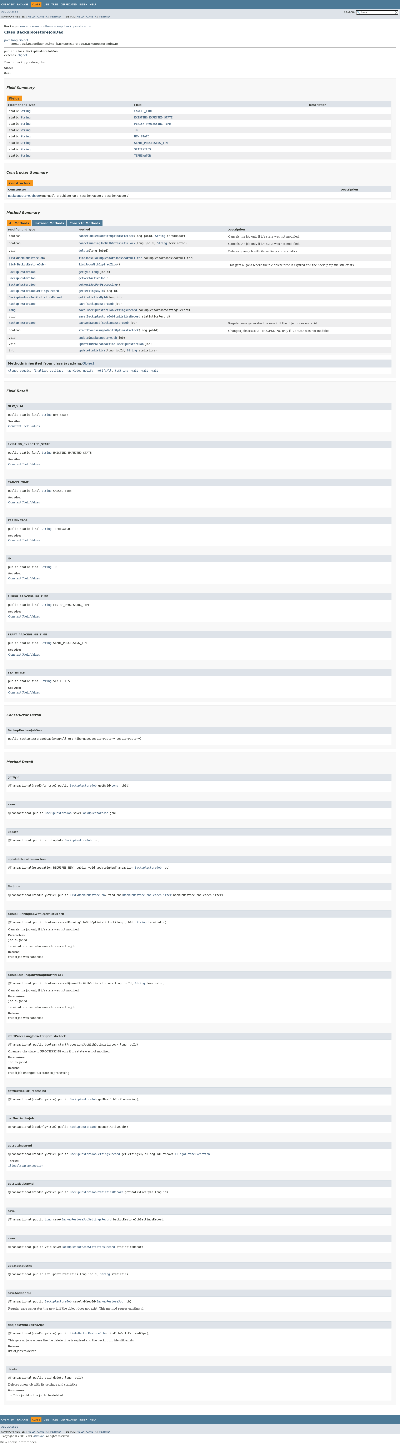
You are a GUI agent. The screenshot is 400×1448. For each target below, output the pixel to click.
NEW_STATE (141, 136)
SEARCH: (349, 12)
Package (23, 4)
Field (31, 16)
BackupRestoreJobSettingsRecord (34, 291)
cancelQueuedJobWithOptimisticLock (106, 236)
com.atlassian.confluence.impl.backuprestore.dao (55, 26)
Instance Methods (49, 223)
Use (46, 4)
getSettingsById (91, 291)
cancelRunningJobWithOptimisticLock (107, 243)
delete (84, 250)
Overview (8, 4)
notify (88, 370)
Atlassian (38, 1436)
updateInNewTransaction (97, 344)
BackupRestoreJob (30, 258)
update (84, 337)
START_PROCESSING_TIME (151, 142)
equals (25, 370)
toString (121, 370)
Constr (42, 16)
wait (134, 370)
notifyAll (103, 370)
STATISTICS (142, 149)
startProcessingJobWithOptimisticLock (109, 330)
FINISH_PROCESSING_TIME (152, 123)
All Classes (9, 11)
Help (93, 4)
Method (55, 16)
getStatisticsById (93, 297)
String (25, 111)
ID (136, 130)
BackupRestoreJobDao (24, 195)
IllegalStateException (192, 1154)
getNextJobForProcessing (98, 284)
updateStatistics (92, 350)
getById (84, 272)
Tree (54, 4)
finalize (39, 370)
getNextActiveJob (92, 278)
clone (12, 370)
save (82, 303)
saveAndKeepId (89, 322)
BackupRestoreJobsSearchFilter (118, 258)
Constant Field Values (24, 426)
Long (95, 272)
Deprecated (68, 4)
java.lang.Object (16, 40)
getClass (56, 370)
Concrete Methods (85, 223)
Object (23, 55)
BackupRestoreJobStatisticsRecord (35, 297)
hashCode (73, 370)
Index (83, 4)
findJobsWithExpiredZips (98, 264)
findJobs (85, 258)
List (12, 258)
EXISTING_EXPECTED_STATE (153, 117)
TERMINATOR (142, 155)
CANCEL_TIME (143, 111)
